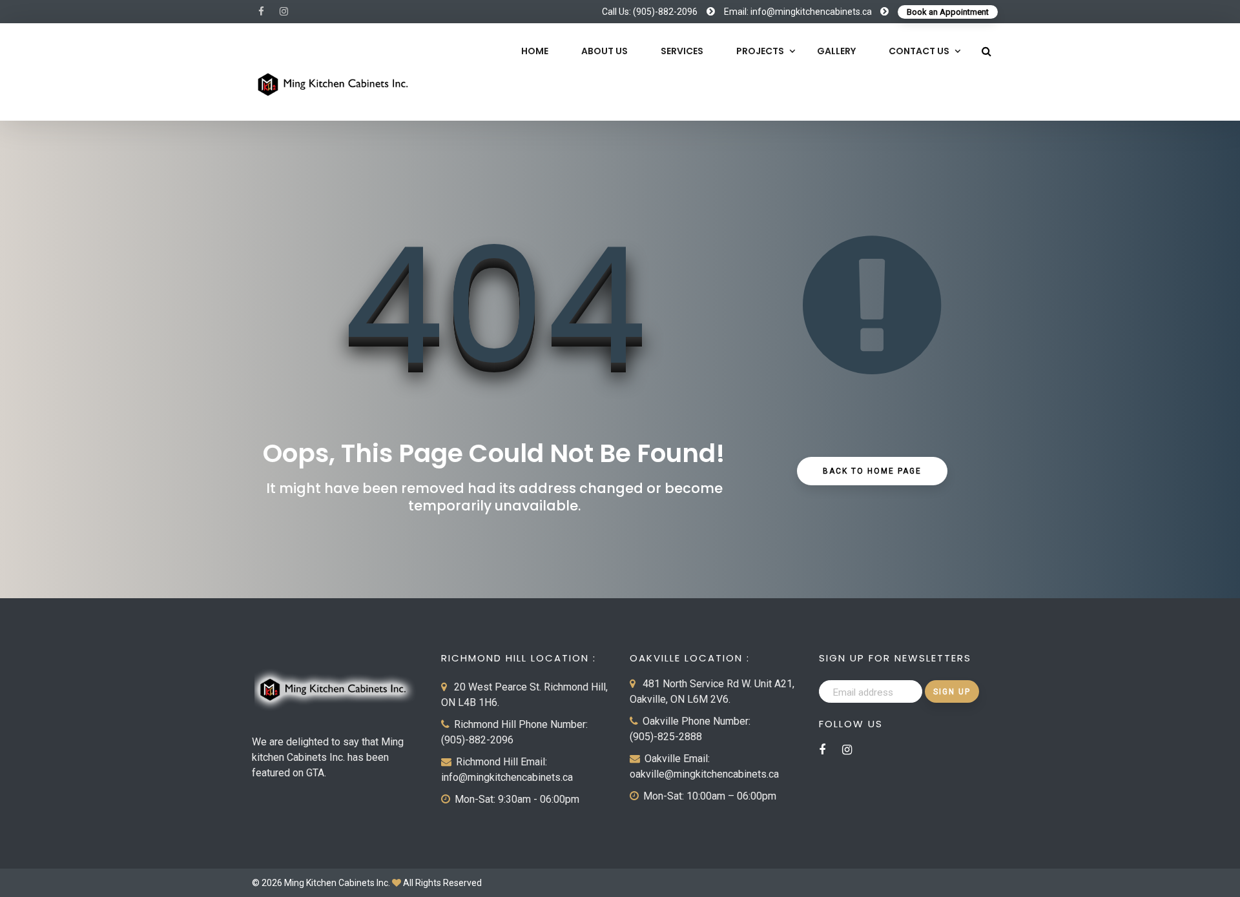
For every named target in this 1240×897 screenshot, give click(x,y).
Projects (760, 51)
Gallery (836, 51)
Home (534, 51)
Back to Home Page (872, 471)
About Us (604, 51)
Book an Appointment (948, 12)
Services (682, 51)
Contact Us (919, 51)
